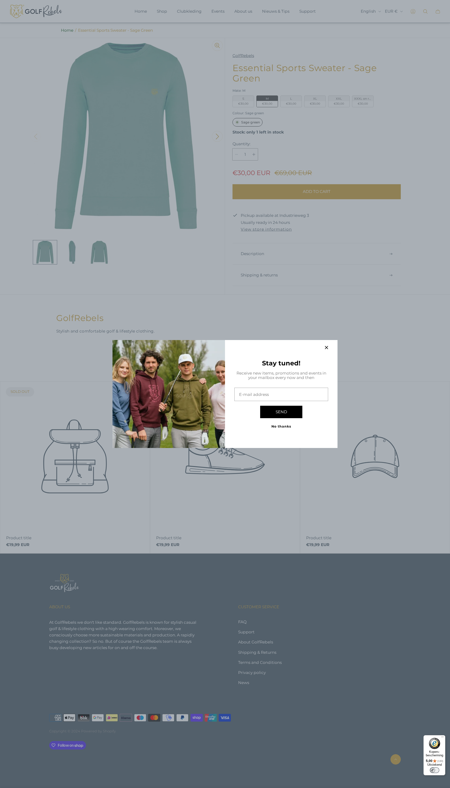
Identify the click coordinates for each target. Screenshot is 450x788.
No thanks (281, 426)
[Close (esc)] (326, 347)
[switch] (434, 770)
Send (281, 411)
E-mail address (254, 394)
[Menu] (442, 738)
